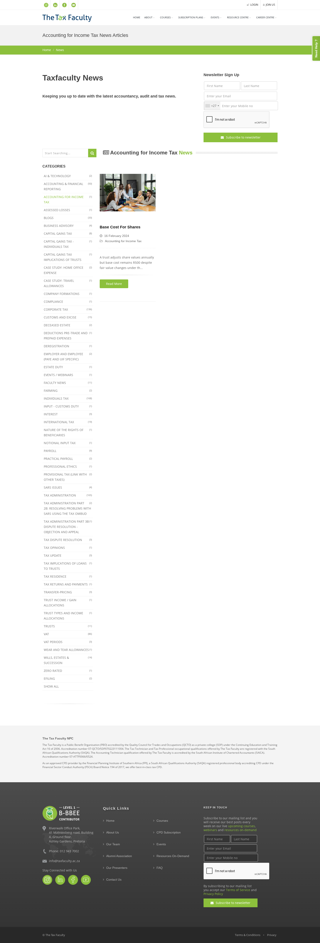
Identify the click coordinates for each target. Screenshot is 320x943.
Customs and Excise (68, 317)
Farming (68, 390)
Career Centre (265, 17)
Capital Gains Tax (68, 233)
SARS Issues (68, 487)
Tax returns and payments (68, 584)
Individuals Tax (68, 398)
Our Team (113, 844)
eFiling (68, 678)
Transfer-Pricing (68, 592)
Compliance (68, 302)
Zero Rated (68, 671)
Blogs (68, 218)
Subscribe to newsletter (243, 137)
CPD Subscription (169, 832)
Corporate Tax (68, 309)
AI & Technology (68, 176)
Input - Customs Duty (68, 406)
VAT (68, 634)
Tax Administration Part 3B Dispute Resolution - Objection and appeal (68, 526)
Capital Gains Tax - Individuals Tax (68, 244)
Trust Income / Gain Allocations (68, 602)
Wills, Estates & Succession (68, 660)
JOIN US (270, 5)
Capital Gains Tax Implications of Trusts (68, 257)
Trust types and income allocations (68, 615)
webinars (210, 830)
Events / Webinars (68, 375)
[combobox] (212, 106)
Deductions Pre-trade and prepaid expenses (68, 335)
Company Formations (68, 294)
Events (215, 17)
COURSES (165, 17)
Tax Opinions (68, 548)
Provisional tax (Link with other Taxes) (68, 477)
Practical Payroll (68, 459)
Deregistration (68, 346)
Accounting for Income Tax (68, 199)
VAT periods (68, 642)
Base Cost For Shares (120, 227)
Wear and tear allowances (68, 650)
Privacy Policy (213, 894)
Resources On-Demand (173, 856)
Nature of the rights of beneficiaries (68, 432)
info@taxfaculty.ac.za (64, 861)
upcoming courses (241, 826)
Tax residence (68, 576)
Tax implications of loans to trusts (68, 566)
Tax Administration (68, 495)
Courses (162, 820)
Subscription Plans (190, 17)
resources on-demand (240, 830)
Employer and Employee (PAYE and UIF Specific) (68, 356)
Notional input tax (68, 443)
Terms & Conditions (247, 935)
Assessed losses (68, 210)
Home (136, 17)
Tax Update (68, 555)
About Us (112, 832)
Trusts (68, 626)
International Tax (68, 422)
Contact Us (113, 879)
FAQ (160, 867)
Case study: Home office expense (68, 270)
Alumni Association (119, 856)
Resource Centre (238, 17)
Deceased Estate (68, 325)
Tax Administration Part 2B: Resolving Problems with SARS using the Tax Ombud (68, 508)
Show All (51, 686)
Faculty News (68, 383)
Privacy (271, 935)
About (148, 17)
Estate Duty (68, 367)
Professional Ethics (68, 466)
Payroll (68, 451)
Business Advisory (68, 226)
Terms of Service (238, 890)
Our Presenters (116, 867)
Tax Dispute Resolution (68, 540)
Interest (68, 414)
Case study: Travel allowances (68, 283)
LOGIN (254, 5)
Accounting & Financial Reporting (68, 186)
